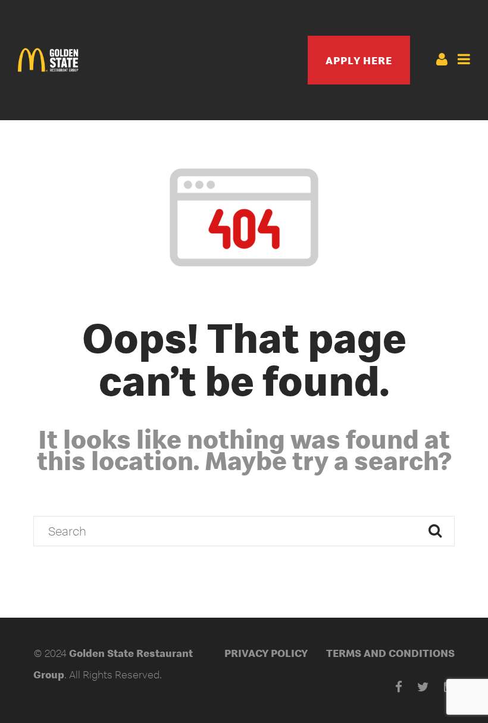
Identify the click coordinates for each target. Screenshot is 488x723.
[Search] (435, 531)
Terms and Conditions (390, 653)
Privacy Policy (266, 653)
